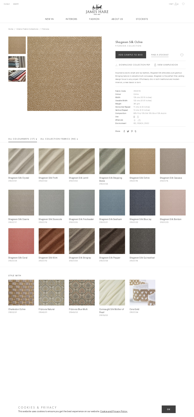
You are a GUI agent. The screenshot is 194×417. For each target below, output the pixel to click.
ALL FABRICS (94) (58, 138)
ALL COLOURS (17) (22, 138)
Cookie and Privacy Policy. (113, 411)
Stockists (142, 19)
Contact (7, 4)
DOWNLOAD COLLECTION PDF (134, 64)
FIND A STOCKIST (160, 54)
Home (10, 29)
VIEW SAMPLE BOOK (167, 64)
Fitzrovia (45, 29)
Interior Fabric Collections (27, 29)
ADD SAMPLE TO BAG (131, 54)
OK (168, 409)
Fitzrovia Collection (128, 46)
